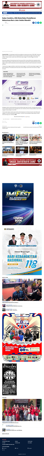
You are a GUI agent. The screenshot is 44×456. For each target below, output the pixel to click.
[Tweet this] (36, 23)
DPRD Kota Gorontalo (5, 421)
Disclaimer (30, 442)
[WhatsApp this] (41, 23)
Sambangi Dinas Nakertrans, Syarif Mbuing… (14, 430)
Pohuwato (12, 425)
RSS (4, 449)
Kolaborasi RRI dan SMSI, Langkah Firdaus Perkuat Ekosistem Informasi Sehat (22, 154)
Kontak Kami (30, 441)
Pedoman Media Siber (6, 441)
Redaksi (16, 441)
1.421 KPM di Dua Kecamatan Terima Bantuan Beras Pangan (32, 127)
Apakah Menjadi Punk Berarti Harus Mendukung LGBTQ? (35, 154)
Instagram (30, 448)
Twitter (17, 448)
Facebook (4, 448)
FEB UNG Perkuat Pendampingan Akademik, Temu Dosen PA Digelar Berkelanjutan (34, 74)
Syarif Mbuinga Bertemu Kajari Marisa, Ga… (14, 426)
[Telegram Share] (38, 23)
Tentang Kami (17, 442)
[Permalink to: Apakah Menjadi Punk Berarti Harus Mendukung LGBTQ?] (35, 149)
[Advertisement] (22, 174)
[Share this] (33, 23)
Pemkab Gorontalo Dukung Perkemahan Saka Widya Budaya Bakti (8, 142)
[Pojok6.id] (22, 10)
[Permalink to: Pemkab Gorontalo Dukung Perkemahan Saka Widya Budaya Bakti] (8, 137)
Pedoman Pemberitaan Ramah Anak (8, 444)
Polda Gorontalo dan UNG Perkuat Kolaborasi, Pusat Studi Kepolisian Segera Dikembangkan (35, 142)
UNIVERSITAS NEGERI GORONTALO (16, 119)
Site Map (3, 442)
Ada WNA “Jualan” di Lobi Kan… (12, 310)
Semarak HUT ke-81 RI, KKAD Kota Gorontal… (10, 422)
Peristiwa (6, 301)
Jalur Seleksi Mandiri (6, 119)
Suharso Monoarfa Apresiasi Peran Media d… (10, 302)
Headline (3, 301)
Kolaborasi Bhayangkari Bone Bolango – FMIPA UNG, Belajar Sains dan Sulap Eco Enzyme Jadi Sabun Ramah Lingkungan (22, 143)
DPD (6, 425)
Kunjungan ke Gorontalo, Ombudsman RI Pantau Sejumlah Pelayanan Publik (11, 127)
